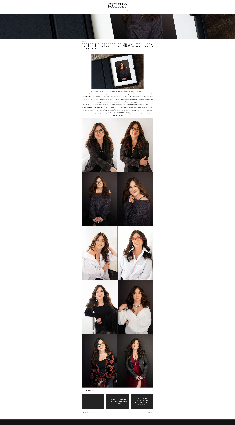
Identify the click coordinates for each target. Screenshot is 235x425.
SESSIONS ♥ (120, 10)
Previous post (86, 412)
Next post (149, 412)
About (113, 10)
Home (108, 10)
